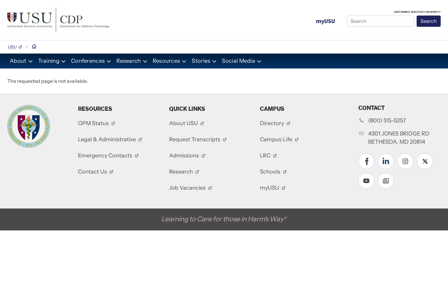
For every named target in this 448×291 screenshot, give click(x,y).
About (18, 61)
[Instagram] (405, 161)
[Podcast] (386, 181)
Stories (201, 61)
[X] (425, 161)
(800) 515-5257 (387, 120)
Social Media (238, 61)
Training (48, 61)
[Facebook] (366, 161)
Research (128, 61)
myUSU (325, 21)
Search (429, 21)
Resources (166, 61)
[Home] (58, 19)
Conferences (88, 61)
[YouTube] (366, 181)
